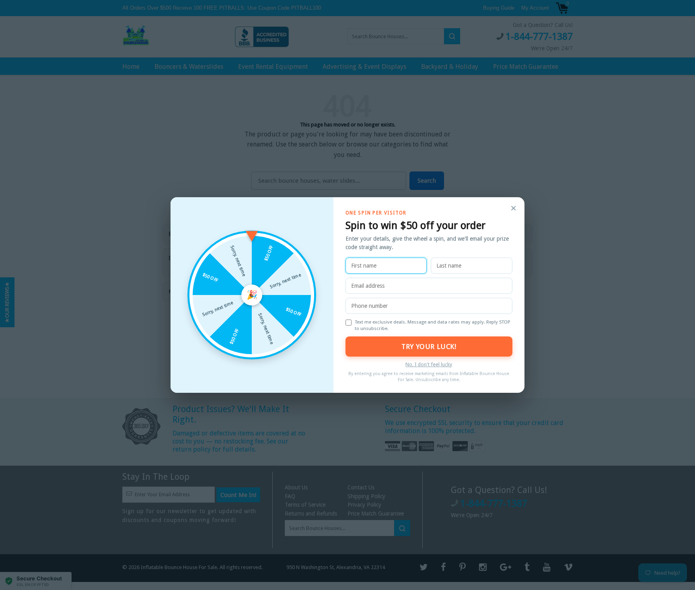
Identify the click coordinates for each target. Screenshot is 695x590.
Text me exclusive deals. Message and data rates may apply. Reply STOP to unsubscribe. (432, 325)
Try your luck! (428, 346)
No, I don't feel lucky (428, 364)
